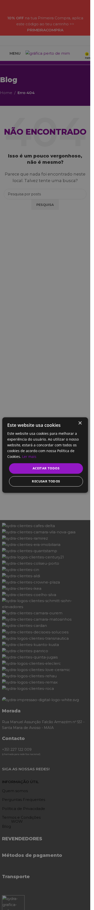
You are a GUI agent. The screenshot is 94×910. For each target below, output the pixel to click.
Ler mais (29, 456)
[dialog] (45, 455)
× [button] (80, 423)
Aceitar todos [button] (46, 468)
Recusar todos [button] (46, 481)
